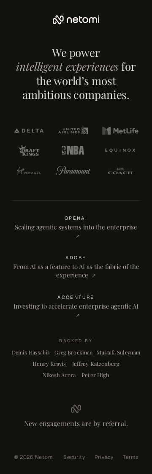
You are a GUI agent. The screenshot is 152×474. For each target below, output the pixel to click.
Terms (130, 457)
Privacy (104, 457)
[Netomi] (76, 19)
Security (74, 457)
